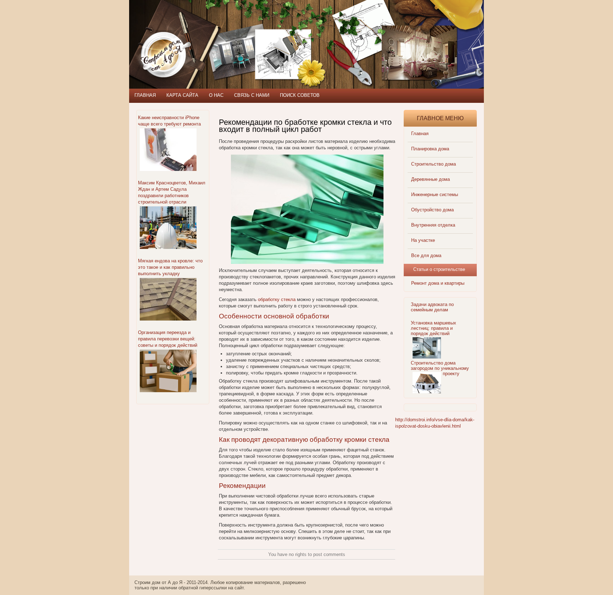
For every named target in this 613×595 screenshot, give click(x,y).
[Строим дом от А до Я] (205, 32)
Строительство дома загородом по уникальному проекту (440, 368)
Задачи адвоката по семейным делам (432, 307)
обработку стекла (277, 299)
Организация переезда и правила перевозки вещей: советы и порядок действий (167, 339)
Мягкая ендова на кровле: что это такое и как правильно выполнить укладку (170, 267)
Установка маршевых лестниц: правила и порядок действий (433, 328)
